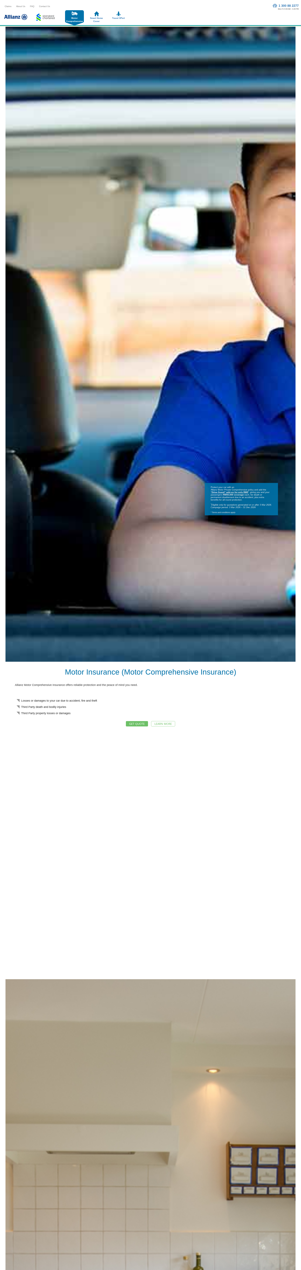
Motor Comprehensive (74, 19)
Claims (8, 6)
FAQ (32, 6)
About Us (20, 6)
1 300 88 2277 (288, 5)
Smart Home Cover (96, 19)
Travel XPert (118, 18)
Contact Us (44, 6)
